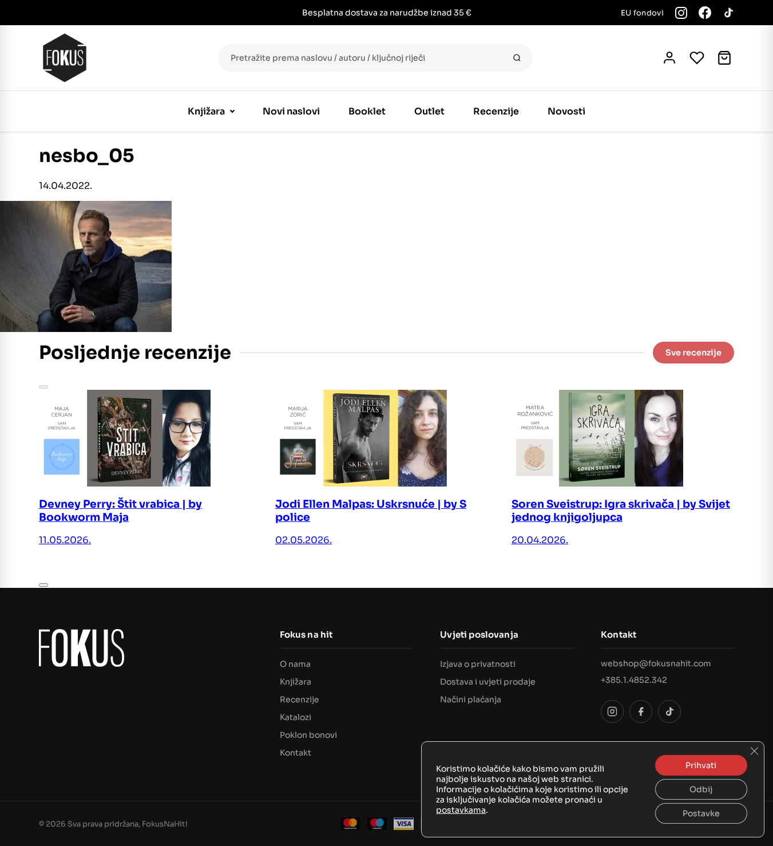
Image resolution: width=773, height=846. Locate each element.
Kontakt (295, 753)
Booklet (367, 111)
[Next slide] (43, 585)
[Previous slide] (43, 387)
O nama (295, 664)
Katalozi (295, 717)
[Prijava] (669, 58)
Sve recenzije (693, 352)
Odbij (700, 789)
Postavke (701, 813)
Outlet (429, 111)
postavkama (461, 810)
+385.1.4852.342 (634, 680)
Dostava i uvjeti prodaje (488, 682)
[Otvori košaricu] (724, 58)
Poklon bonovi (308, 735)
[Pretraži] (517, 58)
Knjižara (206, 111)
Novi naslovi (291, 111)
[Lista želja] (697, 58)
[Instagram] (681, 13)
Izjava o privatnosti (478, 664)
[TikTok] (728, 12)
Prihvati (700, 765)
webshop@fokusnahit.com (656, 663)
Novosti (566, 111)
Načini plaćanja (470, 699)
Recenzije (496, 111)
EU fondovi (642, 13)
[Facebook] (705, 12)
